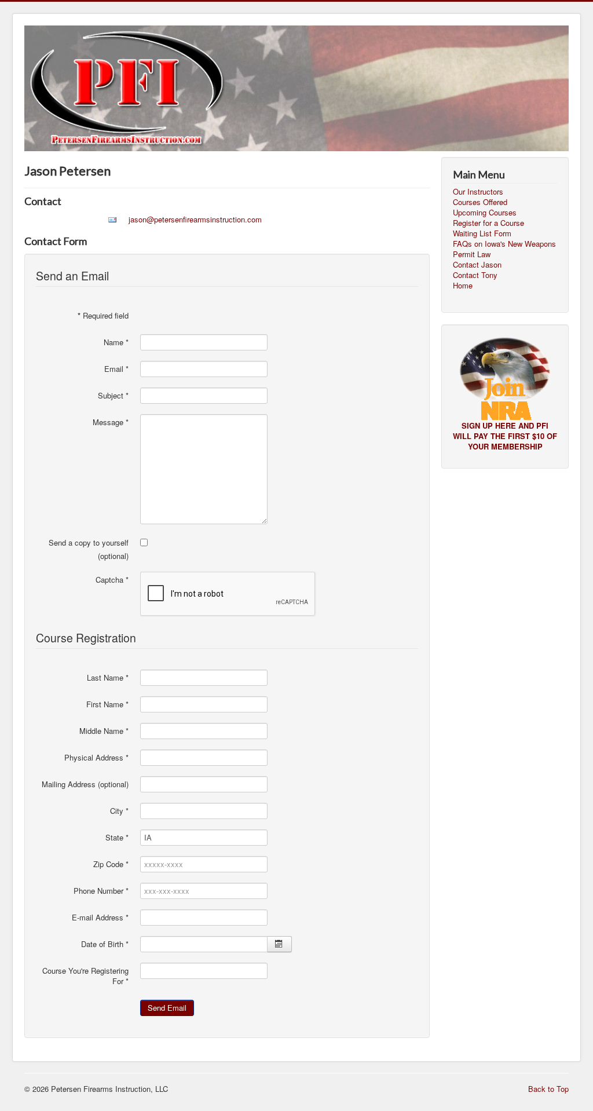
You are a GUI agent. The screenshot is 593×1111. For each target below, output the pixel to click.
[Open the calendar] (279, 944)
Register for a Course (488, 223)
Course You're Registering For (85, 976)
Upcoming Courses (485, 212)
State (117, 837)
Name (116, 342)
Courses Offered (480, 202)
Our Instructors (478, 192)
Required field (103, 315)
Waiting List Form (482, 233)
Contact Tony (475, 275)
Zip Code (111, 864)
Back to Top (548, 1088)
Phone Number (101, 891)
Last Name (108, 678)
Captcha (112, 580)
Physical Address (96, 757)
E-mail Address (100, 917)
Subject (113, 395)
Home (463, 285)
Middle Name (104, 731)
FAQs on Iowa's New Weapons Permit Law (504, 249)
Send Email (167, 1007)
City (119, 811)
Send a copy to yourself (89, 543)
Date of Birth (105, 944)
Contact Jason (477, 265)
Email (116, 369)
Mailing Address (69, 784)
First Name (107, 704)
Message (111, 422)
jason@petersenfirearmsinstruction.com (195, 219)
